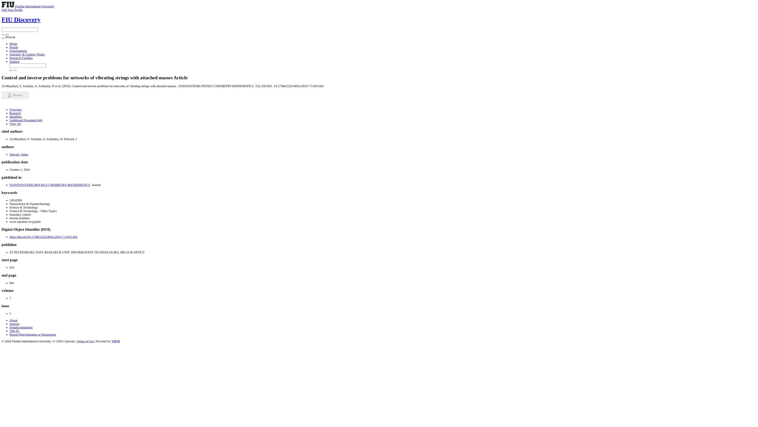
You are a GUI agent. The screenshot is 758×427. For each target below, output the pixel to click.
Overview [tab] (15, 109)
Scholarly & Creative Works (27, 54)
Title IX (14, 331)
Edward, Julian (18, 154)
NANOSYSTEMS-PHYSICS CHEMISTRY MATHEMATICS (49, 185)
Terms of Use (85, 341)
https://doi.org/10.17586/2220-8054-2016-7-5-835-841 (43, 237)
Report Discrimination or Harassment (32, 334)
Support (14, 61)
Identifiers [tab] (15, 116)
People (13, 47)
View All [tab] (15, 124)
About (13, 320)
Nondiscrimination (21, 327)
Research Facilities (21, 58)
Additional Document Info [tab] (25, 120)
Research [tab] (15, 113)
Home (13, 43)
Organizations (18, 51)
